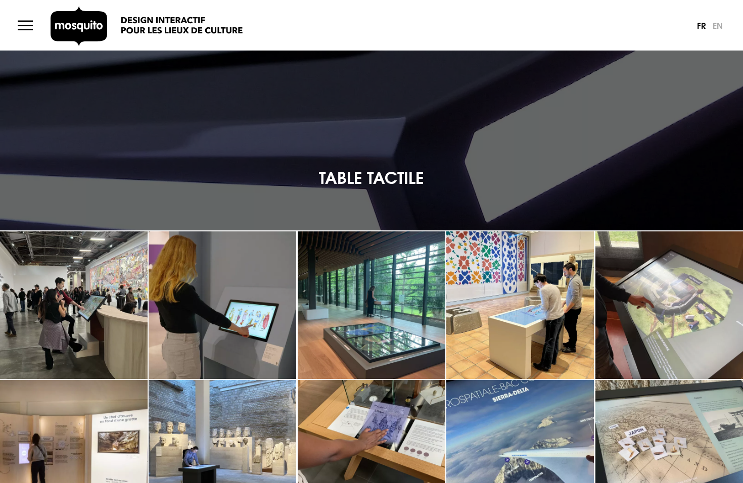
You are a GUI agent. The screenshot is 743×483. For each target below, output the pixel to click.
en (718, 25)
